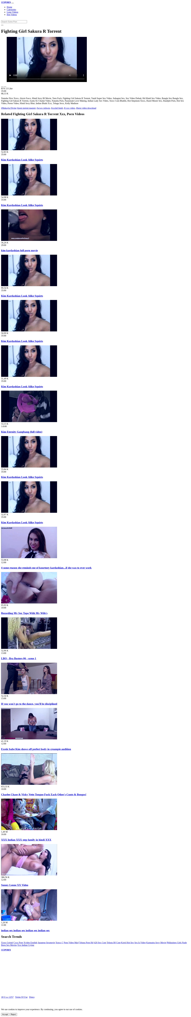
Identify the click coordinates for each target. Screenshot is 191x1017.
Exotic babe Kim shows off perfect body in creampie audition (36, 749)
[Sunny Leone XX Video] (29, 875)
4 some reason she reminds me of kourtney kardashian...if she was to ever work (46, 567)
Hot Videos (12, 14)
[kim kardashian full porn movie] (29, 240)
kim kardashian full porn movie (19, 250)
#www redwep (43, 108)
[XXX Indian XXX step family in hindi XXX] (29, 829)
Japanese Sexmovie (46, 942)
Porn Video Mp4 (71, 942)
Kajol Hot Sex (127, 942)
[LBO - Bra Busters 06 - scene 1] (29, 648)
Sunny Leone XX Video (14, 885)
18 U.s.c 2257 (7, 997)
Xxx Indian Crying (25, 945)
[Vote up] (2, 86)
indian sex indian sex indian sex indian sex (25, 930)
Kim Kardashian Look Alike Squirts (22, 159)
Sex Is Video (140, 942)
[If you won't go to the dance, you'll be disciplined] (29, 693)
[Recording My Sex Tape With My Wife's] (29, 602)
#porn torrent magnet (26, 108)
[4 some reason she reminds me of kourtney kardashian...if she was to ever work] (29, 557)
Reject (13, 1014)
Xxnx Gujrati (7, 942)
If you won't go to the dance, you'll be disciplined (29, 703)
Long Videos (12, 12)
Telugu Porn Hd (86, 942)
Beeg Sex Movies (9, 945)
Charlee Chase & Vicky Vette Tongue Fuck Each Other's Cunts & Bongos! (43, 794)
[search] (2, 25)
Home (9, 7)
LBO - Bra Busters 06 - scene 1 (18, 658)
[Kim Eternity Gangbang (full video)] (29, 421)
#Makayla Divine (8, 108)
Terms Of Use (21, 997)
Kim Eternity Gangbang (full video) (21, 431)
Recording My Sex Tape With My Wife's (24, 613)
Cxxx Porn (18, 942)
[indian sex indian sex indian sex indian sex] (29, 920)
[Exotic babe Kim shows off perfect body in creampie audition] (29, 738)
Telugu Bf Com (114, 942)
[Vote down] (5, 86)
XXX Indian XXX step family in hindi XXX (26, 839)
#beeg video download (86, 108)
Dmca (31, 997)
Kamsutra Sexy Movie (156, 942)
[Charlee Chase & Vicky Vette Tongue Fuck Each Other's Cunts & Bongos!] (29, 784)
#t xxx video (69, 108)
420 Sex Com (100, 942)
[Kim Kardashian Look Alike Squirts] (29, 149)
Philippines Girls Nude (177, 942)
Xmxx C (59, 942)
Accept (5, 1014)
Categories (11, 9)
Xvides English (30, 942)
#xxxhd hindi (57, 108)
